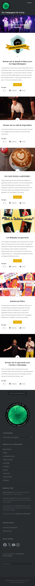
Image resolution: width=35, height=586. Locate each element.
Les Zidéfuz (6, 466)
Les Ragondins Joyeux (9, 456)
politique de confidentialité (23, 513)
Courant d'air (6, 473)
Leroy (11, 553)
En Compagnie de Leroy (13, 12)
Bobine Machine (7, 449)
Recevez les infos (7, 492)
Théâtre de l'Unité (8, 459)
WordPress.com (20, 582)
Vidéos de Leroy (7, 531)
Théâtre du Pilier (7, 477)
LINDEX (5, 452)
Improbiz (5, 470)
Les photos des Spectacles (10, 527)
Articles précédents (17, 393)
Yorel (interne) (20, 553)
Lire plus (17, 84)
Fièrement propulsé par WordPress (15, 580)
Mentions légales (7, 555)
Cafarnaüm (6, 480)
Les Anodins (6, 463)
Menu (30, 2)
